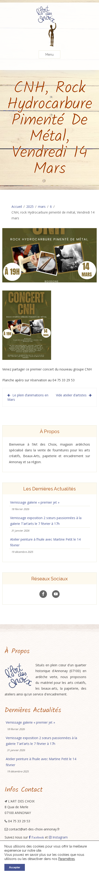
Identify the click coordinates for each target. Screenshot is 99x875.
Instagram (60, 837)
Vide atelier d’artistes (71, 395)
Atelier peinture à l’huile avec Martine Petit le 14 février (45, 542)
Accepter (14, 867)
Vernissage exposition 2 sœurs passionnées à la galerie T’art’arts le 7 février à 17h (46, 521)
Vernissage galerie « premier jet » (34, 502)
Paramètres (66, 859)
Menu (49, 54)
